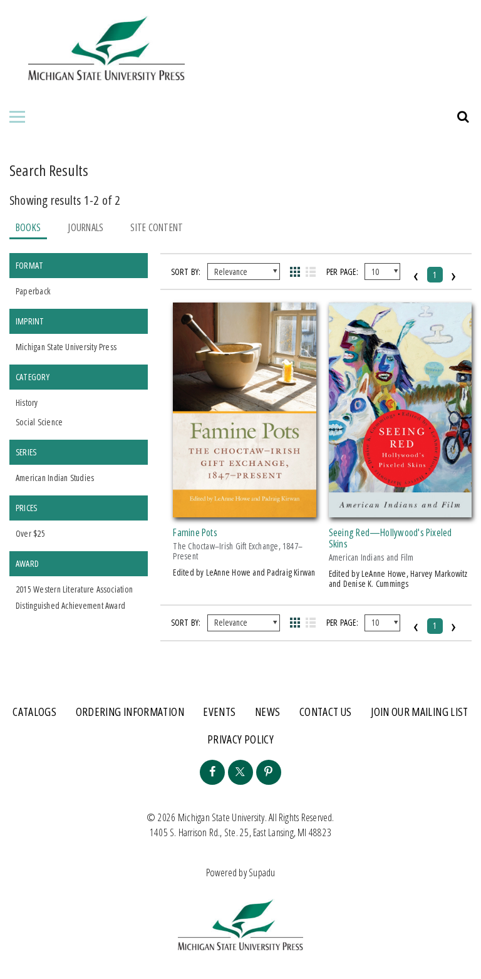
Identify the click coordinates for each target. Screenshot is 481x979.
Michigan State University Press (66, 347)
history (27, 402)
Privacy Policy (240, 739)
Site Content (156, 227)
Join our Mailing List (419, 711)
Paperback (33, 291)
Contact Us (325, 711)
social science (39, 422)
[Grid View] (294, 272)
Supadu (262, 872)
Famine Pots (195, 532)
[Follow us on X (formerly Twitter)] (240, 772)
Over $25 (30, 533)
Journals (85, 227)
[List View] (311, 272)
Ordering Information (130, 711)
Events (219, 711)
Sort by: (186, 271)
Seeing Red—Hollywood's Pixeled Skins (390, 538)
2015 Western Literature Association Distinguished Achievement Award (74, 597)
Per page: (342, 271)
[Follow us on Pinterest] (268, 772)
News (267, 711)
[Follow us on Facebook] (212, 772)
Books (28, 227)
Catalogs (34, 711)
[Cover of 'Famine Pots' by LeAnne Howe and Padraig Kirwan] (244, 509)
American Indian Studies (55, 478)
